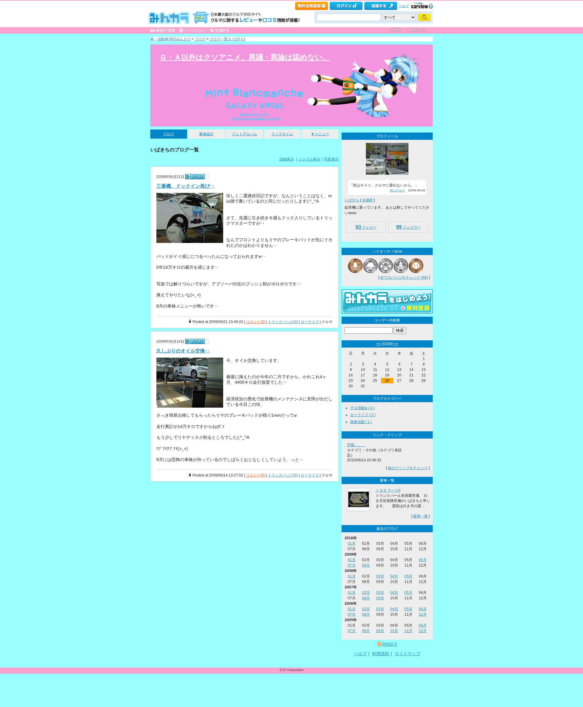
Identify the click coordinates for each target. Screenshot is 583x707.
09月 (380, 598)
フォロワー (408, 227)
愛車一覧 (420, 516)
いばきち (352, 200)
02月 (366, 593)
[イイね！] (195, 176)
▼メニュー (320, 134)
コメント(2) (255, 322)
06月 (423, 560)
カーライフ (310, 322)
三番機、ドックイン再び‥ (185, 186)
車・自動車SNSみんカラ (170, 39)
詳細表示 (286, 159)
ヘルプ (404, 6)
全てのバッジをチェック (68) (404, 277)
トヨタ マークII (388, 490)
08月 (366, 565)
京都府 (367, 200)
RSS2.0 (389, 644)
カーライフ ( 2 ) (363, 415)
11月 (408, 631)
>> (396, 344)
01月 (352, 543)
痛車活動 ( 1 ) (361, 422)
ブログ (200, 39)
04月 (394, 576)
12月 (423, 614)
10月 (394, 631)
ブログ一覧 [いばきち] (227, 39)
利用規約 (380, 653)
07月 (352, 565)
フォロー (366, 227)
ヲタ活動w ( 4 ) (362, 408)
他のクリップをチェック (408, 468)
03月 (380, 576)
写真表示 (331, 159)
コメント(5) (255, 475)
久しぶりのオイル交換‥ (183, 350)
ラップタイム (282, 134)
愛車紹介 (206, 134)
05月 (408, 576)
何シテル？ (397, 190)
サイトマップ (407, 653)
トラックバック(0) (283, 322)
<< (378, 344)
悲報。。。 (356, 445)
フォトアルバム (244, 134)
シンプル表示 (309, 159)
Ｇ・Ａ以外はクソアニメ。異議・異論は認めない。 (244, 57)
